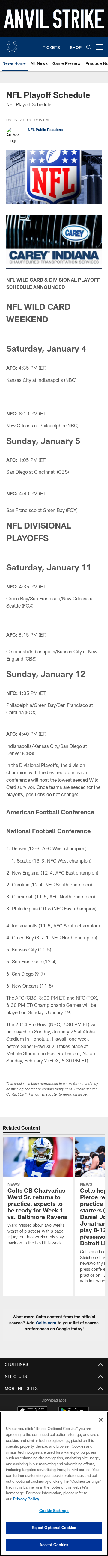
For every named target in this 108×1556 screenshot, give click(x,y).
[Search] (88, 47)
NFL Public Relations (45, 129)
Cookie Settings (54, 1510)
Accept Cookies (54, 1544)
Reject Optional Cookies (54, 1527)
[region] (54, 1483)
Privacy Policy (26, 1498)
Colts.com (46, 1322)
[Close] (100, 1419)
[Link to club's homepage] (12, 44)
